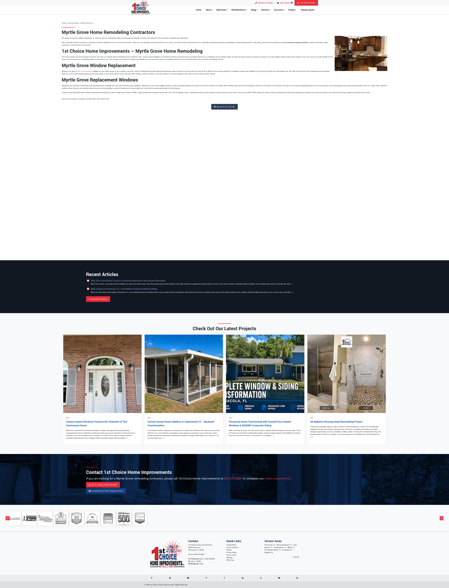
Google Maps (231, 545)
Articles (229, 550)
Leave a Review (232, 547)
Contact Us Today (265, 3)
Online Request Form (107, 491)
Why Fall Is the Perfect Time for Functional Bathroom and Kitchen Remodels (128, 280)
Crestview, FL (287, 550)
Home (64, 23)
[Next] (441, 518)
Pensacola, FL (269, 545)
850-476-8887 (233, 478)
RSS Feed (230, 560)
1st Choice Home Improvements (162, 585)
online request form (278, 478)
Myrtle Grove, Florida (225, 106)
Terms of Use (231, 555)
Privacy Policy (231, 552)
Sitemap (229, 557)
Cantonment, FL (280, 547)
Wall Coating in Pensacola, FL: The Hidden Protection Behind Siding (124, 288)
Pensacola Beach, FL (284, 545)
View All (296, 557)
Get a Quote (285, 3)
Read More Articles (98, 299)
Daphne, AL (268, 552)
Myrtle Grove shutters (84, 71)
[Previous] (7, 518)
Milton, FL (291, 547)
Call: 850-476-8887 (307, 3)
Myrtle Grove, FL (87, 23)
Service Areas (73, 23)
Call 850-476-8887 (104, 484)
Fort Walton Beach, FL (272, 550)
